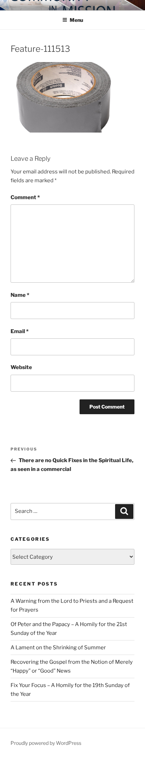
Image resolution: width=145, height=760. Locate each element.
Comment (25, 197)
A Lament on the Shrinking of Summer (58, 647)
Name (20, 295)
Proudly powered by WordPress (46, 743)
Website (21, 367)
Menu (76, 20)
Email (20, 331)
